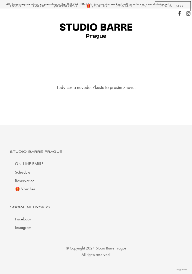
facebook (23, 219)
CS (144, 6)
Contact (124, 6)
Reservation (25, 180)
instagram (23, 227)
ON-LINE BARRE (29, 163)
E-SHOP (39, 6)
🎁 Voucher (97, 6)
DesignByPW (181, 269)
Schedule (22, 172)
